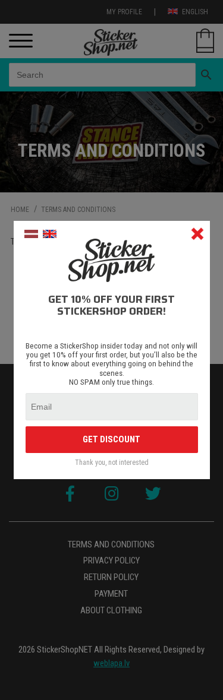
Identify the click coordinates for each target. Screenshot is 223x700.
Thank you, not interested (112, 463)
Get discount (111, 439)
